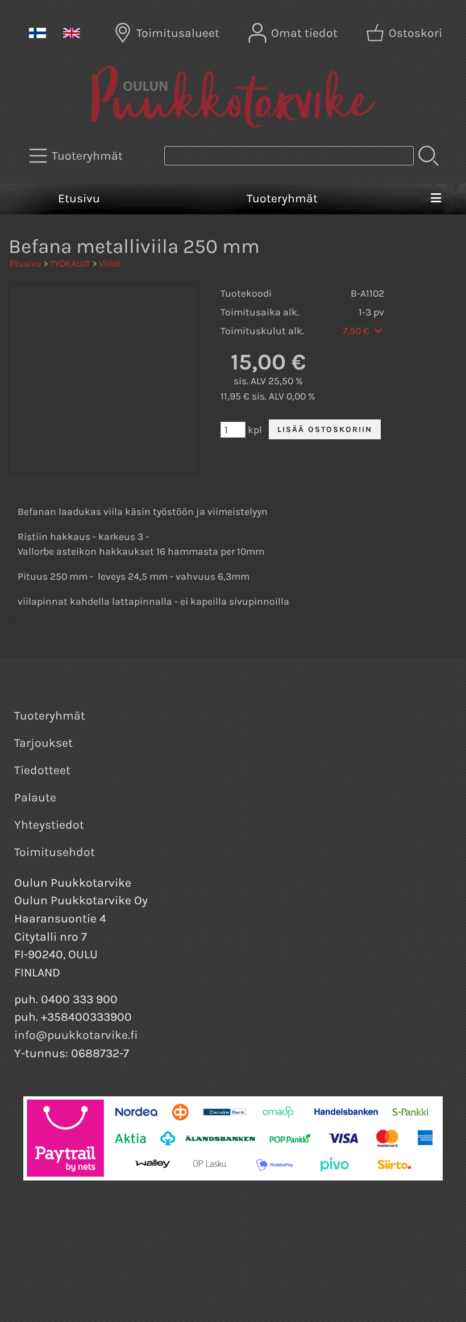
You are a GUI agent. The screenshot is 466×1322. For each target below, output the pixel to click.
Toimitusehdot (54, 852)
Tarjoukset (43, 743)
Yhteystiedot (49, 825)
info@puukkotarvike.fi (76, 1035)
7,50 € (357, 330)
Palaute (35, 797)
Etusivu (79, 198)
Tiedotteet (42, 770)
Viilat (109, 263)
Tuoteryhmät (282, 198)
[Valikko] (436, 199)
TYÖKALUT (70, 263)
